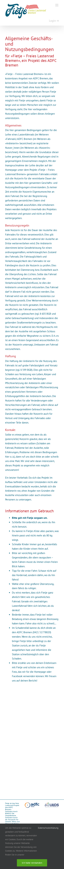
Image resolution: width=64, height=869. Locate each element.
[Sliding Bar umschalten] (54, 20)
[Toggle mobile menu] (57, 5)
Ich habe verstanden (32, 862)
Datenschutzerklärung (48, 827)
